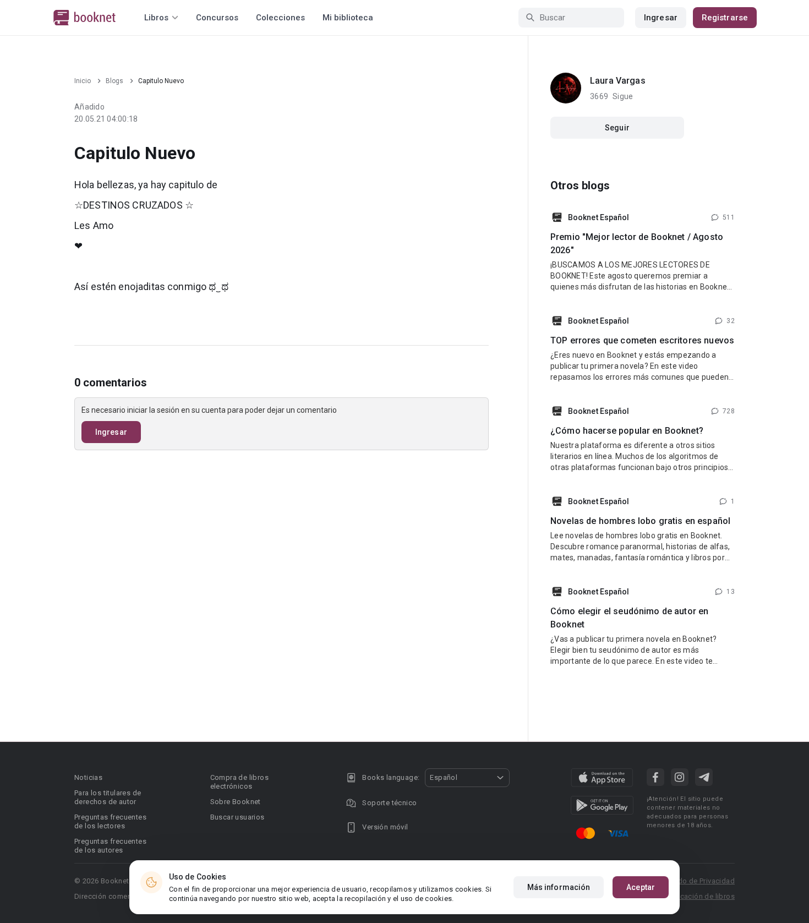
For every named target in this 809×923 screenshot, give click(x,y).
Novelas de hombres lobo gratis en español (640, 521)
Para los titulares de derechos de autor (107, 797)
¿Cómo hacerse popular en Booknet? (626, 430)
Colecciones (280, 18)
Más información (559, 887)
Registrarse (725, 18)
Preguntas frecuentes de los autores (110, 845)
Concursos (217, 18)
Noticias (88, 777)
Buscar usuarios (237, 817)
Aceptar (640, 887)
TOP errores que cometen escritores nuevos (642, 340)
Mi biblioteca (347, 18)
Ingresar (660, 18)
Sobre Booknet (235, 802)
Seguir (617, 127)
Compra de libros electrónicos (239, 781)
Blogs (114, 81)
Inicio (82, 81)
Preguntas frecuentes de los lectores (110, 821)
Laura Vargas (618, 80)
